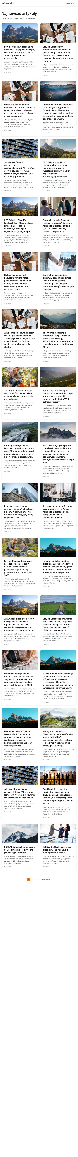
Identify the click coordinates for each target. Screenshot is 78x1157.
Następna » (46, 879)
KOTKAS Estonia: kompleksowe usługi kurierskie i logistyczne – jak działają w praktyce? (19, 850)
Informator (8, 3)
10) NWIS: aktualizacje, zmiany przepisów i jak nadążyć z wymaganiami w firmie (58, 850)
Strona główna (70, 3)
